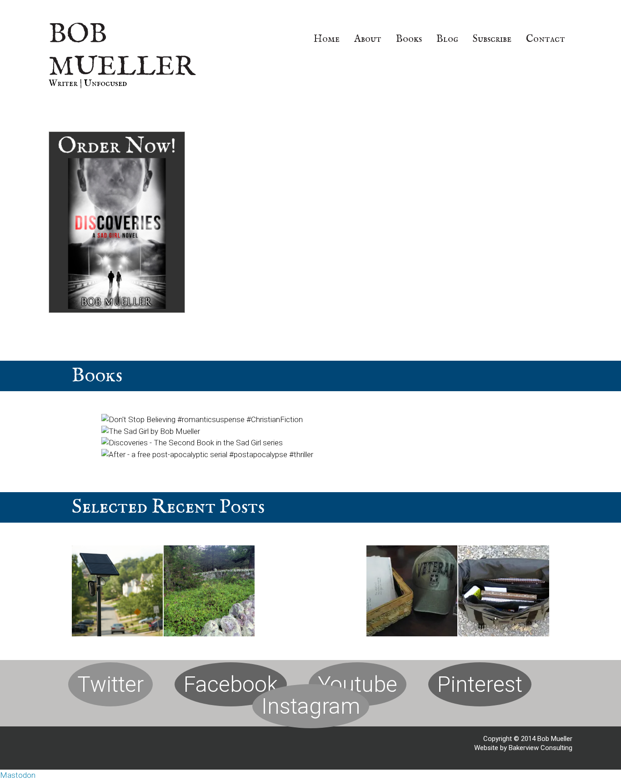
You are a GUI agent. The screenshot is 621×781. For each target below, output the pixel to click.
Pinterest (479, 684)
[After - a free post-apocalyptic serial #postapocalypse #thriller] (207, 454)
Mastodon (17, 775)
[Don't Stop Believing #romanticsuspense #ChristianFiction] (202, 419)
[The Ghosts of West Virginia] (209, 592)
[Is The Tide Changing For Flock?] (117, 592)
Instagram (310, 706)
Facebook (231, 684)
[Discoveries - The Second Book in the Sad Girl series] (192, 442)
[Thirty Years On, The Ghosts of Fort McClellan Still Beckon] (411, 592)
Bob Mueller (122, 51)
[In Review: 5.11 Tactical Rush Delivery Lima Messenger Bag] (503, 592)
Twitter (110, 684)
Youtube (357, 684)
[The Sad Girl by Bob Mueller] (150, 431)
